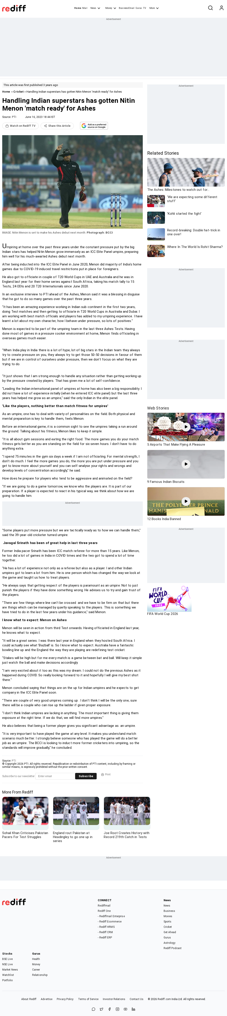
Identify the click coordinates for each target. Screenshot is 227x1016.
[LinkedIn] (133, 1009)
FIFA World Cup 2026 (162, 614)
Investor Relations (114, 999)
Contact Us (136, 999)
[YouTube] (125, 1009)
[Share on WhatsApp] (93, 1009)
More (152, 8)
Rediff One (104, 911)
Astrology (170, 942)
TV (144, 8)
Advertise (46, 999)
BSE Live (7, 959)
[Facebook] (109, 1009)
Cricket (18, 91)
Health (36, 959)
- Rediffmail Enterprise (111, 916)
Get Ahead (170, 932)
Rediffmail (104, 905)
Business (169, 911)
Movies (168, 916)
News (93, 8)
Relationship (39, 975)
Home (77, 8)
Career (36, 969)
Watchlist (8, 975)
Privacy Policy (65, 999)
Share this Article (59, 125)
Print (108, 774)
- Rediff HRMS (106, 926)
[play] (186, 427)
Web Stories (158, 408)
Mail (84, 8)
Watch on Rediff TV (22, 125)
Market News (10, 969)
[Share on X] (101, 1009)
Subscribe (86, 776)
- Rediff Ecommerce (109, 921)
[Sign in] (221, 8)
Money (108, 8)
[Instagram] (117, 1009)
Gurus (138, 8)
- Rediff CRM (105, 932)
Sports (168, 921)
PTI (14, 117)
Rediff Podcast (173, 948)
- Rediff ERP (105, 937)
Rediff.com (164, 999)
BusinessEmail (126, 8)
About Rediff (28, 999)
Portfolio (7, 980)
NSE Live (7, 964)
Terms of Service (88, 999)
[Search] (210, 8)
